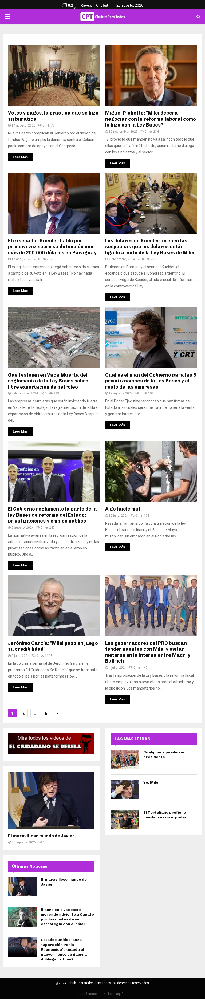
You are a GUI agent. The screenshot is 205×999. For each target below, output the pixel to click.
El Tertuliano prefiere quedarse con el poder (165, 814)
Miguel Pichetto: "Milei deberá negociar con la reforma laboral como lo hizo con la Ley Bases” (150, 119)
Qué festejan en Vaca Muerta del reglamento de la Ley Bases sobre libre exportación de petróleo (48, 381)
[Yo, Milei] (125, 789)
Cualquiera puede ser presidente (164, 754)
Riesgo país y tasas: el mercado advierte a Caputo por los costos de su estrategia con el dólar (67, 917)
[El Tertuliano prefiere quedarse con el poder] (125, 819)
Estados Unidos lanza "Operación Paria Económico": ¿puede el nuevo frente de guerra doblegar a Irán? (64, 949)
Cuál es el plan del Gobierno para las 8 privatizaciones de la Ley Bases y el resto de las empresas (150, 381)
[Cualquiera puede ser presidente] (125, 759)
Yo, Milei (151, 782)
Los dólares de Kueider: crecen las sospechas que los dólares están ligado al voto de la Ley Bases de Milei (149, 247)
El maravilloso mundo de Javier (41, 835)
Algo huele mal (122, 509)
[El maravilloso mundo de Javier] (51, 800)
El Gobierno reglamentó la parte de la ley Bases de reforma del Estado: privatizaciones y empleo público (52, 515)
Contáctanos (88, 994)
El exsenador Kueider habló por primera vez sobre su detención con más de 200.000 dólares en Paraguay (52, 247)
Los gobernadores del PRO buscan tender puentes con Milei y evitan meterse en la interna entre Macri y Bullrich (147, 652)
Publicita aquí (113, 994)
